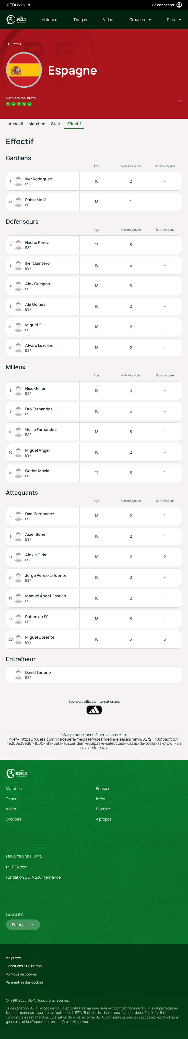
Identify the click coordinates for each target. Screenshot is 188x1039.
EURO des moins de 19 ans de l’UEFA (16, 19)
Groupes (13, 819)
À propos (103, 819)
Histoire (103, 808)
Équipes (103, 788)
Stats (56, 124)
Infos (100, 798)
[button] (140, 19)
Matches (37, 124)
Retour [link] (16, 44)
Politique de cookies (21, 974)
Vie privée (13, 957)
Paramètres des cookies (24, 982)
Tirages (12, 798)
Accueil (16, 124)
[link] (49, 19)
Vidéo (11, 808)
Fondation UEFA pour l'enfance (33, 877)
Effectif (74, 124)
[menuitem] (51, 19)
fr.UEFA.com (17, 867)
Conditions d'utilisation (24, 965)
